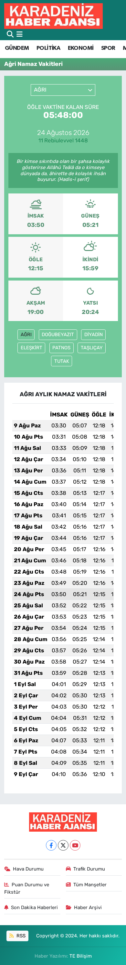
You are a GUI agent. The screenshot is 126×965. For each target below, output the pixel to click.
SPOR (108, 48)
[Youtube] (75, 845)
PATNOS (61, 348)
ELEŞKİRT (31, 348)
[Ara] (10, 34)
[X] (63, 845)
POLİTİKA (48, 48)
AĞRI (26, 334)
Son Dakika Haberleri (34, 907)
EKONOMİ (81, 48)
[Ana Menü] (19, 34)
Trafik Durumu (89, 869)
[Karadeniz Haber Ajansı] (53, 16)
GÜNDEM (17, 48)
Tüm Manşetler (90, 885)
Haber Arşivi (88, 907)
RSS (20, 936)
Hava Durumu (28, 869)
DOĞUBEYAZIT (58, 334)
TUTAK (61, 361)
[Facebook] (51, 845)
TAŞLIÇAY (92, 348)
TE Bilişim (80, 956)
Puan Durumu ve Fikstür (26, 888)
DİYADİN (93, 334)
